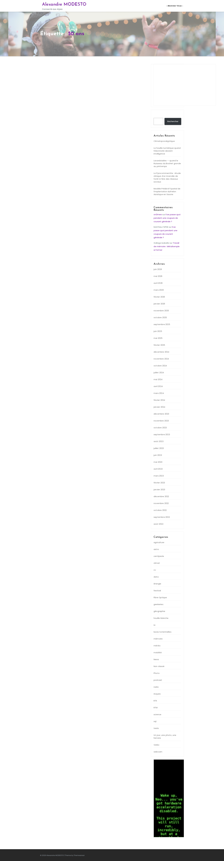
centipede (159, 556)
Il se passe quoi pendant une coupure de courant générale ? (167, 218)
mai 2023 (158, 462)
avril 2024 (158, 386)
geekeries (158, 604)
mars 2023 (159, 475)
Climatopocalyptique (164, 141)
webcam (158, 751)
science (157, 714)
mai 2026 (158, 276)
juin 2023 (158, 455)
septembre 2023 (162, 434)
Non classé (159, 666)
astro (156, 549)
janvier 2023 (159, 489)
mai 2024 (158, 379)
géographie (159, 611)
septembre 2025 (162, 324)
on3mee (158, 214)
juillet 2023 (159, 448)
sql (155, 721)
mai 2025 (158, 338)
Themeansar (79, 855)
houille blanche (161, 618)
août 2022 (158, 524)
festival (157, 590)
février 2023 (159, 482)
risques (157, 693)
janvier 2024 (159, 407)
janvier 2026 (159, 303)
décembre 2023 (161, 413)
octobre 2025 (160, 317)
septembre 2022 (162, 517)
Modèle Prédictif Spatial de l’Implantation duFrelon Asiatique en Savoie (167, 191)
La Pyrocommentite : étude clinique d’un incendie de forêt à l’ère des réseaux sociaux (167, 177)
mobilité (158, 652)
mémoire (158, 638)
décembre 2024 (161, 352)
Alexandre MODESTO (64, 4)
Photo (157, 673)
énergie (157, 583)
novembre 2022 (161, 503)
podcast (158, 680)
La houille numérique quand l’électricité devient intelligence (167, 151)
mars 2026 (159, 290)
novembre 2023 (161, 420)
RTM (156, 707)
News (156, 659)
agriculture (159, 542)
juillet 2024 (159, 372)
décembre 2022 (161, 496)
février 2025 (159, 345)
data (156, 576)
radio (156, 687)
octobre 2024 (160, 365)
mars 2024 (159, 393)
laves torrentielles (162, 631)
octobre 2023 (160, 427)
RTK (155, 700)
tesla (156, 728)
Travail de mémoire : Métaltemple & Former (167, 246)
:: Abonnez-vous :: (174, 6)
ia (154, 625)
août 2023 (158, 441)
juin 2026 (158, 269)
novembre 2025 (161, 310)
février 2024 (159, 400)
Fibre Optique (160, 597)
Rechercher (161, 115)
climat (157, 563)
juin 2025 (158, 331)
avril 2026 (158, 283)
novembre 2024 (161, 358)
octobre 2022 (160, 510)
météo (157, 645)
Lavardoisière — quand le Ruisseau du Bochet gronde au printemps (167, 163)
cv (155, 570)
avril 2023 (158, 469)
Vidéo (156, 744)
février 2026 (159, 296)
